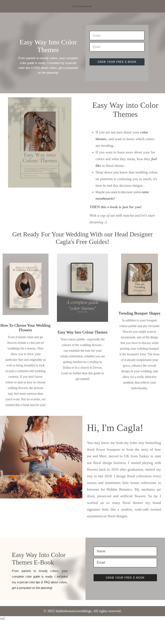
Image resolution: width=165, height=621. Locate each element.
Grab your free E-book (119, 56)
